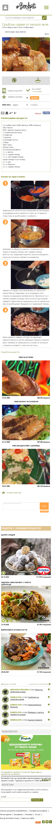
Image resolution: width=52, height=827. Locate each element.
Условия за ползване (38, 811)
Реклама (28, 814)
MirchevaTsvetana (19, 689)
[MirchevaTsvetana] (5, 692)
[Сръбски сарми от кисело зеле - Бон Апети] (30, 195)
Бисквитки (18, 814)
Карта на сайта (28, 818)
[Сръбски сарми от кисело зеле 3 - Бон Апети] (30, 275)
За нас (38, 814)
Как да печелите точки (9, 818)
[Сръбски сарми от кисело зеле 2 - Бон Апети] (30, 233)
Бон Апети (21, 31)
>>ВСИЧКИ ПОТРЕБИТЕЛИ (38, 684)
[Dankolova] (5, 699)
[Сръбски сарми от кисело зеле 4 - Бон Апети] (30, 321)
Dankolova (16, 697)
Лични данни (6, 814)
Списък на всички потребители (13, 811)
